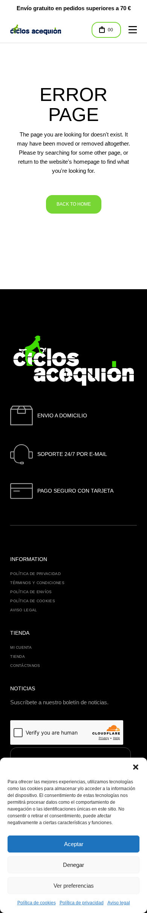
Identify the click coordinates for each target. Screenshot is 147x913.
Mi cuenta (21, 647)
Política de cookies (36, 902)
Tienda (17, 656)
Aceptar (73, 844)
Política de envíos (31, 592)
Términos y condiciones (37, 583)
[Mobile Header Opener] (133, 29)
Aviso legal (118, 902)
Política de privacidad (82, 902)
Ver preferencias (74, 885)
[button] (135, 767)
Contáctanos (25, 665)
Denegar (73, 865)
